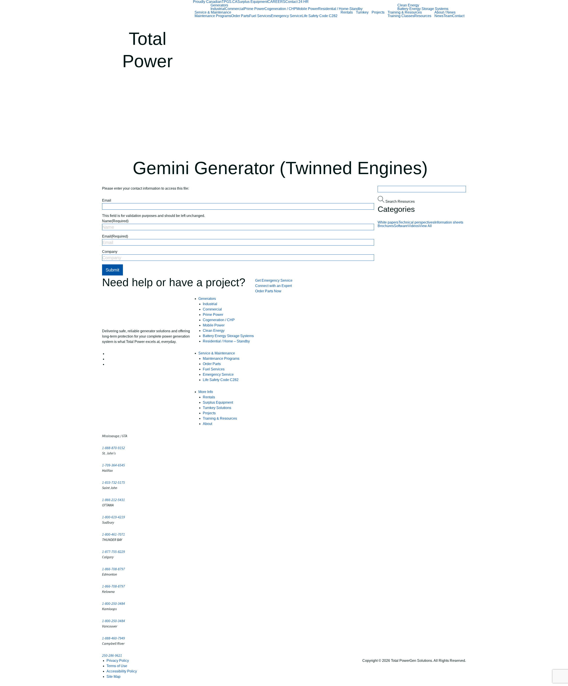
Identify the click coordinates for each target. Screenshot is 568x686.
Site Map (113, 676)
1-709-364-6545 (113, 465)
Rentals (347, 12)
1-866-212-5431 (113, 499)
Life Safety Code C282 (319, 16)
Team (448, 16)
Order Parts (240, 16)
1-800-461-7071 (113, 534)
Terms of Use (116, 666)
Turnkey (362, 12)
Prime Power (254, 9)
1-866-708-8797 (113, 569)
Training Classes (401, 16)
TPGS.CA (229, 2)
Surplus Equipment (252, 2)
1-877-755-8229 (113, 551)
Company (109, 252)
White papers (388, 222)
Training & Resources (405, 12)
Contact (458, 16)
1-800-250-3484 (113, 603)
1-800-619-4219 (113, 517)
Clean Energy (408, 5)
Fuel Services (260, 16)
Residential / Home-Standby (340, 9)
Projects (378, 12)
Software (401, 226)
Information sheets (448, 222)
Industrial (218, 9)
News (439, 16)
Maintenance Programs (213, 16)
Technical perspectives (416, 222)
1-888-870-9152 (113, 448)
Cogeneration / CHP (280, 9)
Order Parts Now (268, 291)
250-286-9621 (112, 655)
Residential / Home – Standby (226, 341)
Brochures (386, 226)
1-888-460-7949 (113, 638)
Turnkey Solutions (217, 408)
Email (106, 200)
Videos (413, 226)
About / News (445, 12)
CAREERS (276, 2)
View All (425, 226)
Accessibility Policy (121, 671)
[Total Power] (147, 12)
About (207, 424)
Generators (219, 5)
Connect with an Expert (273, 286)
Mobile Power (307, 9)
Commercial (234, 9)
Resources (422, 16)
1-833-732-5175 (113, 482)
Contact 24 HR (297, 2)
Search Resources (400, 201)
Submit (112, 269)
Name (115, 221)
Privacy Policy (117, 660)
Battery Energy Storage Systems (422, 9)
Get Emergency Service (273, 280)
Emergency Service (286, 16)
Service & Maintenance (213, 12)
